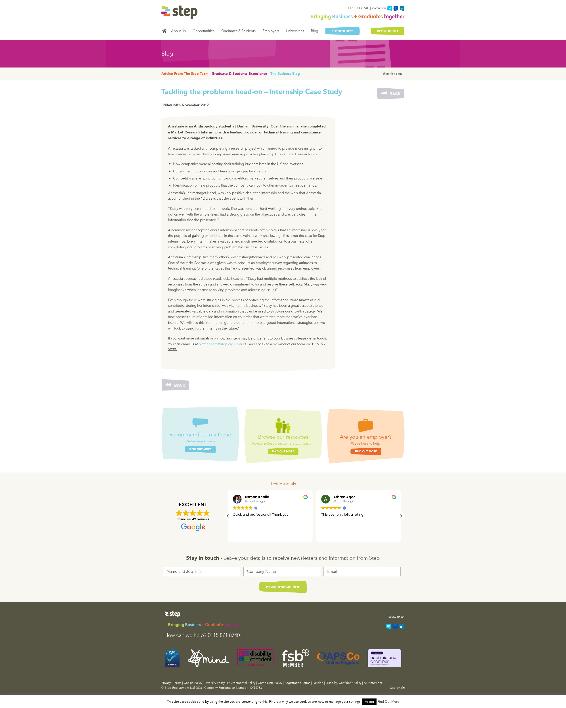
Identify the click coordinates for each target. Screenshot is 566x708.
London (318, 683)
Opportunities (203, 31)
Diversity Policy (215, 683)
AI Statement (373, 683)
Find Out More (200, 449)
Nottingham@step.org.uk (218, 344)
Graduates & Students (238, 31)
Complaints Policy (270, 683)
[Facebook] (395, 8)
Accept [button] (369, 702)
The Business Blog (285, 74)
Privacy (166, 683)
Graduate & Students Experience (239, 74)
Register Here (342, 31)
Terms (177, 683)
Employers (270, 31)
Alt (403, 687)
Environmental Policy (241, 683)
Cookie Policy (193, 683)
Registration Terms (297, 683)
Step (179, 12)
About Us (178, 31)
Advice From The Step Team (184, 74)
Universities (295, 31)
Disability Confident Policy (343, 683)
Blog (314, 31)
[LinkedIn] (402, 8)
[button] (401, 516)
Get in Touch (387, 31)
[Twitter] (389, 8)
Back (395, 94)
